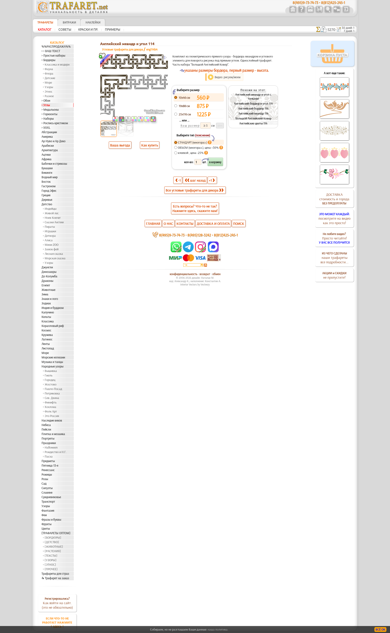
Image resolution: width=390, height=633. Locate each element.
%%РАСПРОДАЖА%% (56, 46)
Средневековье (51, 497)
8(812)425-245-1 (226, 234)
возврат (205, 274)
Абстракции (49, 132)
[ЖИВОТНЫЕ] (54, 546)
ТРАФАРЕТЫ (45, 22)
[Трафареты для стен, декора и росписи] (292, 12)
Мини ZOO (51, 245)
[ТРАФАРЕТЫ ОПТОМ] (56, 533)
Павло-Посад (53, 389)
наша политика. (218, 629)
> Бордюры (48, 60)
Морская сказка (55, 258)
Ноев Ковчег (53, 218)
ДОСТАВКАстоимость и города (334, 198)
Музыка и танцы (52, 362)
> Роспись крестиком (55, 123)
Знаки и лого (50, 299)
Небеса (46, 425)
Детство (47, 204)
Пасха (49, 456)
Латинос (47, 339)
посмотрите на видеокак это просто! (334, 218)
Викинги (47, 173)
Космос (46, 330)
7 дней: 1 (349, 31)
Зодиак (46, 303)
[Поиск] (327, 12)
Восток (46, 182)
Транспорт (48, 501)
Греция (46, 195)
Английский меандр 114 (253, 113)
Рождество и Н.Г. (55, 452)
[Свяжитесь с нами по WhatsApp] (176, 251)
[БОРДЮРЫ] (53, 537)
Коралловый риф (53, 326)
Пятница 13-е (50, 465)
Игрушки (50, 231)
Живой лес (52, 213)
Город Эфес (49, 191)
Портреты (48, 438)
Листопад (48, 348)
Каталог (44, 29)
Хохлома (50, 407)
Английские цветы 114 (253, 123)
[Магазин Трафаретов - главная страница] (72, 12)
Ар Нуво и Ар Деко (53, 141)
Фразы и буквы (51, 519)
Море (48, 82)
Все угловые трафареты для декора (192, 190)
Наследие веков (52, 420)
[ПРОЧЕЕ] (51, 569)
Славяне (47, 492)
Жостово (50, 384)
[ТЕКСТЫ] (51, 555)
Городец (50, 380)
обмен (216, 274)
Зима (45, 294)
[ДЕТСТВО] (52, 542)
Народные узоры (52, 366)
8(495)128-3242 (199, 234)
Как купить (149, 145)
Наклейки (93, 22)
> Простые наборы (53, 55)
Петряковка (52, 393)
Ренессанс (48, 470)
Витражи (69, 22)
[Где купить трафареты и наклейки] (310, 12)
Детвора (50, 236)
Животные (48, 290)
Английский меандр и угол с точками (253, 96)
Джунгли (47, 267)
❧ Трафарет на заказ (55, 578)
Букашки (47, 168)
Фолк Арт (51, 411)
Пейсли (46, 429)
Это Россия (52, 416)
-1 (179, 180)
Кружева (47, 335)
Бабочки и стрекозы (54, 164)
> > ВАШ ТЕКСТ (51, 51)
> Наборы (48, 118)
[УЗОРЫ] (50, 560)
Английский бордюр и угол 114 (253, 103)
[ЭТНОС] (50, 564)
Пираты (50, 227)
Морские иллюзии (53, 357)
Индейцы (50, 209)
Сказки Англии (54, 222)
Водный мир (50, 177)
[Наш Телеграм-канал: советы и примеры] (188, 251)
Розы (45, 479)
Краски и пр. (88, 29)
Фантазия (48, 510)
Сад (44, 483)
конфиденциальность (183, 274)
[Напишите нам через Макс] (213, 251)
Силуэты (47, 488)
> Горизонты (49, 114)
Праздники (49, 443)
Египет (46, 285)
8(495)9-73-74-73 (172, 234)
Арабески (48, 145)
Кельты (46, 317)
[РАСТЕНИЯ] (53, 551)
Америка (47, 136)
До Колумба (49, 276)
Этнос (48, 91)
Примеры (112, 29)
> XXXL (46, 127)
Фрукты (46, 524)
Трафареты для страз (55, 574)
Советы (64, 29)
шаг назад (198, 180)
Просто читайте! (334, 238)
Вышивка (51, 371)
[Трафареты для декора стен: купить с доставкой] (319, 12)
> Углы (46, 105)
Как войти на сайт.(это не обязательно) (57, 603)
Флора (49, 73)
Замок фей (51, 249)
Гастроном (49, 186)
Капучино (48, 312)
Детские (50, 78)
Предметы (48, 461)
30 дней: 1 (348, 28)
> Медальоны (50, 109)
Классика (48, 321)
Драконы (47, 281)
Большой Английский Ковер (253, 118)
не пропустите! (334, 275)
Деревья (47, 200)
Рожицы (47, 474)
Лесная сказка (54, 254)
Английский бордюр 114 (253, 108)
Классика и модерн (57, 64)
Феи (44, 515)
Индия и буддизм (53, 308)
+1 (210, 180)
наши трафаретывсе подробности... (334, 257)
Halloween (51, 447)
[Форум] (336, 12)
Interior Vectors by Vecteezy (195, 284)
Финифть (50, 402)
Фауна (49, 69)
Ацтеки (46, 155)
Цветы (46, 528)
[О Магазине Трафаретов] (301, 12)
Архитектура (50, 150)
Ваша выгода (120, 145)
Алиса (49, 240)
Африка (46, 159)
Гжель (48, 375)
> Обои (46, 100)
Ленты (46, 344)
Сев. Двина (52, 398)
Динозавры (49, 272)
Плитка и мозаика (53, 434)
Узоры (49, 87)
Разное (49, 96)
